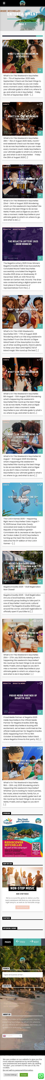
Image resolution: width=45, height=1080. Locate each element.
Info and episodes (22, 907)
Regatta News (19, 229)
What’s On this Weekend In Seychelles (23, 55)
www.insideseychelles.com (15, 991)
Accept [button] (24, 1075)
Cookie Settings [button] (11, 1075)
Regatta (7, 229)
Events (6, 42)
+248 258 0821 (9, 995)
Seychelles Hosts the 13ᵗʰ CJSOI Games (23, 498)
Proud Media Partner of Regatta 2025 (23, 697)
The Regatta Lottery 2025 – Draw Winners (23, 243)
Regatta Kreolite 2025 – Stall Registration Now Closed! (23, 566)
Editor (6, 69)
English (9, 1036)
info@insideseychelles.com (15, 999)
